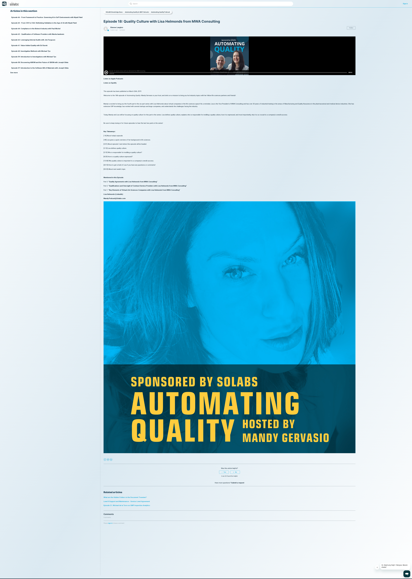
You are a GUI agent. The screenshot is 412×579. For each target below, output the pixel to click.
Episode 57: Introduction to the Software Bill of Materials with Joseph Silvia (39, 68)
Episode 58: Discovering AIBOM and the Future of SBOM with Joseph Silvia (39, 62)
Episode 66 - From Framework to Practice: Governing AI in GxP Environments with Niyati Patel (47, 17)
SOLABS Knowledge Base (114, 12)
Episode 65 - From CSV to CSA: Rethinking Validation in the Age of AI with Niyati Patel (44, 23)
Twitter (108, 459)
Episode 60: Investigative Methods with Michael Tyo (30, 51)
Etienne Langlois (116, 27)
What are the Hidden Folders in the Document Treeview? (125, 497)
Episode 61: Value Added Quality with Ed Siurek (29, 46)
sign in (110, 523)
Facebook (105, 459)
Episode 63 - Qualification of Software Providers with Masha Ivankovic (37, 34)
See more (14, 73)
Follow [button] (351, 28)
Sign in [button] (405, 4)
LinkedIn (111, 459)
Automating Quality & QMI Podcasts (137, 12)
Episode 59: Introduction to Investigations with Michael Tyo (33, 57)
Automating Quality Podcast (160, 12)
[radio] (224, 472)
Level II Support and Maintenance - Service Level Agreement (127, 501)
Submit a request (237, 483)
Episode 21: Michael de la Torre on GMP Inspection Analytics (127, 505)
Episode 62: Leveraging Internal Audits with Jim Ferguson (33, 40)
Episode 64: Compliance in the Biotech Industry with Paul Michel (35, 29)
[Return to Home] (4, 4)
